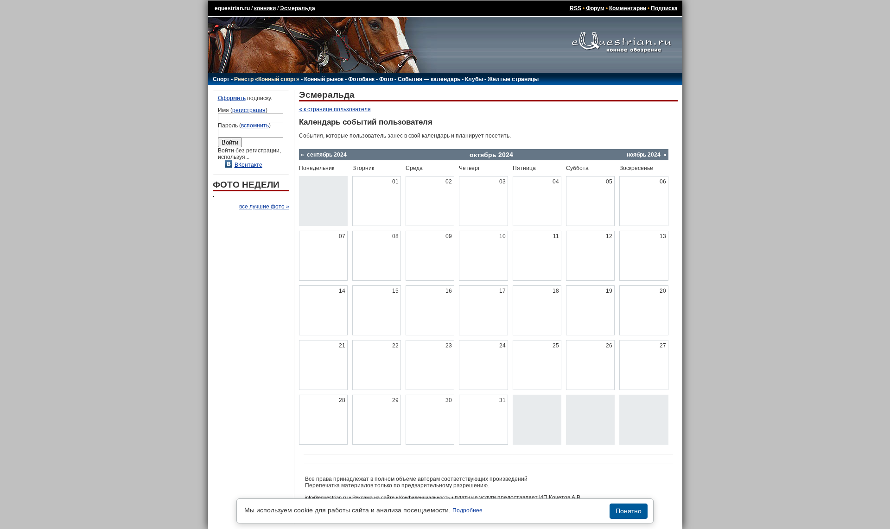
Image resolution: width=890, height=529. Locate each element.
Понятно (629, 511)
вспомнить (255, 125)
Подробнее (467, 510)
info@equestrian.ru (326, 497)
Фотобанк (361, 79)
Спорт (221, 79)
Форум (595, 8)
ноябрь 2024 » (647, 154)
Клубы (474, 79)
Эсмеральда (297, 8)
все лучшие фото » (264, 206)
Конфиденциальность (424, 497)
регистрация (249, 110)
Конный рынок (323, 79)
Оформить (232, 98)
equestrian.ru (232, 8)
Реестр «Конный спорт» (266, 79)
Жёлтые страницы (513, 79)
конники (265, 8)
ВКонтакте (248, 165)
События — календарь (429, 79)
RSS (575, 8)
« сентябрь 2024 (324, 154)
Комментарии (627, 8)
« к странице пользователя (335, 109)
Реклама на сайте (373, 497)
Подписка (664, 8)
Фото (386, 79)
